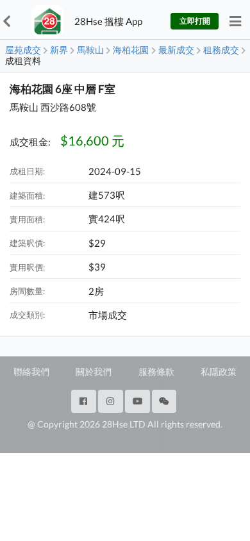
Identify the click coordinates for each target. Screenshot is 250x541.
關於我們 (94, 371)
